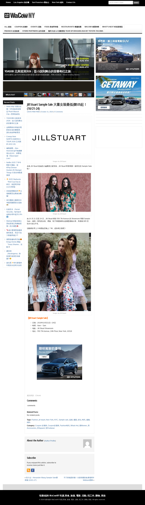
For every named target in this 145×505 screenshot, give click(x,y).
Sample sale (63, 420)
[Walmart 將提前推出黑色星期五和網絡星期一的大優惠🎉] (67, 95)
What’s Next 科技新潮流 (112, 27)
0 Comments (58, 112)
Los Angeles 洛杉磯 (21, 2)
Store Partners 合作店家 (33, 31)
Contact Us (70, 2)
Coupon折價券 (53, 426)
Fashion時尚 (65, 426)
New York (49, 420)
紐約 (28, 422)
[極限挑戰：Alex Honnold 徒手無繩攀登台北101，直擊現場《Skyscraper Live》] (44, 95)
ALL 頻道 (7, 27)
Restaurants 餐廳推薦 (71, 27)
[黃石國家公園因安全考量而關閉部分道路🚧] (58, 95)
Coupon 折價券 (21, 27)
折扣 (79, 420)
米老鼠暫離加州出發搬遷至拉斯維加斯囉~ (14, 193)
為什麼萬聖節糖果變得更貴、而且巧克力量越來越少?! (14, 232)
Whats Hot (74, 426)
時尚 (83, 420)
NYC (56, 420)
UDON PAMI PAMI (33, 112)
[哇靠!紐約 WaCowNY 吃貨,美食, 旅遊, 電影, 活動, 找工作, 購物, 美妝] (19, 15)
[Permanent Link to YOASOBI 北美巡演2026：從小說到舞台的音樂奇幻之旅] (48, 59)
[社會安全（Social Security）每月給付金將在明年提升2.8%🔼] (62, 95)
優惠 (75, 420)
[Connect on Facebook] (32, 470)
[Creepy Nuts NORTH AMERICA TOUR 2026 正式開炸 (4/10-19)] (39, 95)
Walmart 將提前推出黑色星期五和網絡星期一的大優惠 (14, 223)
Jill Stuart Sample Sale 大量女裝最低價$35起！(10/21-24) (57, 106)
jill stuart (42, 420)
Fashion (35, 420)
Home (8, 2)
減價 (88, 420)
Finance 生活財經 (11, 31)
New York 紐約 (57, 2)
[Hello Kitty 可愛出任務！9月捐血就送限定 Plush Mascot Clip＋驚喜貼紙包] (26, 95)
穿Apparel (41, 428)
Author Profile (50, 441)
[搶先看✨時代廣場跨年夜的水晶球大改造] (85, 95)
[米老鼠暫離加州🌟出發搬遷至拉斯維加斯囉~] (53, 95)
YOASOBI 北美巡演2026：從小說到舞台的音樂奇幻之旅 (38, 71)
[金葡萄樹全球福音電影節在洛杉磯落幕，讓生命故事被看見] (35, 95)
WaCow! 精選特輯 (92, 27)
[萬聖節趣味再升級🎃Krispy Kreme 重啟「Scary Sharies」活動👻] (76, 95)
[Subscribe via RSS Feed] (28, 470)
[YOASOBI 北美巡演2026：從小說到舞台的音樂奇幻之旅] (30, 95)
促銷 (71, 420)
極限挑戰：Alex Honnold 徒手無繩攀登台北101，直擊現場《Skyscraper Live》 (14, 153)
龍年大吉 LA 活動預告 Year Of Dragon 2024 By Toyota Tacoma (75, 31)
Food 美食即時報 (51, 27)
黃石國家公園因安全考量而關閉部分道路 (14, 201)
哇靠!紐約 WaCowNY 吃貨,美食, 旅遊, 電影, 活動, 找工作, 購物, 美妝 (72, 495)
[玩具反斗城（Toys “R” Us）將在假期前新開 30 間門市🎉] (89, 95)
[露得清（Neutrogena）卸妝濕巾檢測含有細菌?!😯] (80, 95)
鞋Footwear (50, 428)
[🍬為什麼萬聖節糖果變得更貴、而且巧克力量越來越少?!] (71, 95)
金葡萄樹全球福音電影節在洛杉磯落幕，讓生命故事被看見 (14, 129)
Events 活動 (36, 27)
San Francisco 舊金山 (40, 2)
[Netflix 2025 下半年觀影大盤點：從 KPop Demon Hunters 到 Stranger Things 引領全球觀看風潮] (49, 95)
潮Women (83, 426)
